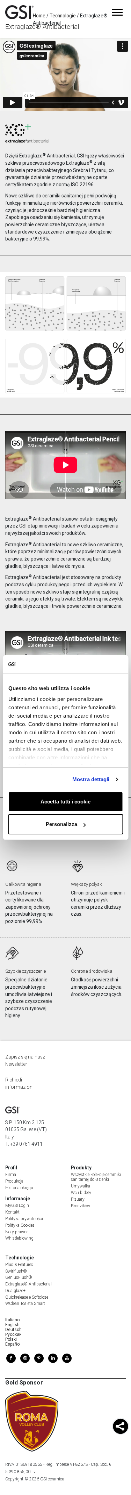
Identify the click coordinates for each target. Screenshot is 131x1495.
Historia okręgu (19, 1187)
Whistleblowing (19, 1238)
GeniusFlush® (18, 1277)
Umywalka (80, 1186)
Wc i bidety (81, 1192)
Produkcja (14, 1181)
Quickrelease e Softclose (26, 1297)
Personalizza (61, 824)
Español (13, 1344)
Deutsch (13, 1329)
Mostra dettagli (91, 779)
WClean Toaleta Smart (25, 1303)
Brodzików (80, 1205)
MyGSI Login (17, 1205)
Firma (10, 1174)
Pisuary (78, 1199)
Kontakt (12, 1212)
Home (39, 15)
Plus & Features (19, 1264)
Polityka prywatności (24, 1218)
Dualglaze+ (15, 1290)
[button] (120, 1427)
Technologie (63, 15)
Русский (13, 1334)
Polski (11, 1339)
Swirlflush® (16, 1271)
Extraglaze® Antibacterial (28, 1284)
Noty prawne (16, 1232)
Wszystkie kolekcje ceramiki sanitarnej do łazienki (96, 1177)
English (12, 1324)
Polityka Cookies (20, 1225)
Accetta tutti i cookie (65, 801)
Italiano (12, 1319)
